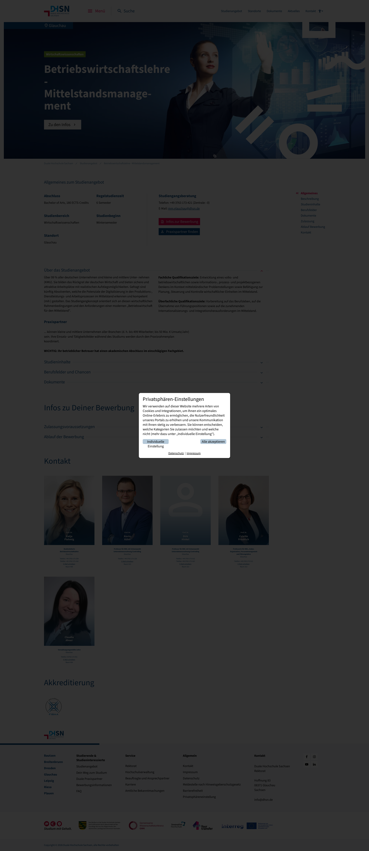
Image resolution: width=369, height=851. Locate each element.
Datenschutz (176, 453)
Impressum (194, 453)
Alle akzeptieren (213, 442)
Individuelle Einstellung (155, 442)
